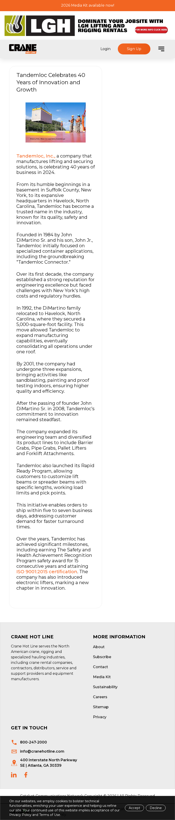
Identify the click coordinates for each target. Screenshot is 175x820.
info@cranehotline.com (42, 751)
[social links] (14, 775)
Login (105, 49)
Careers (100, 697)
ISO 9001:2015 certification (46, 571)
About (99, 647)
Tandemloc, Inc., (35, 156)
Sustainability (105, 687)
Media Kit (102, 677)
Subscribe (102, 657)
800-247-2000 (33, 742)
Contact (100, 667)
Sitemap (101, 707)
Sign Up (134, 49)
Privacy (99, 717)
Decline (156, 808)
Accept (134, 808)
